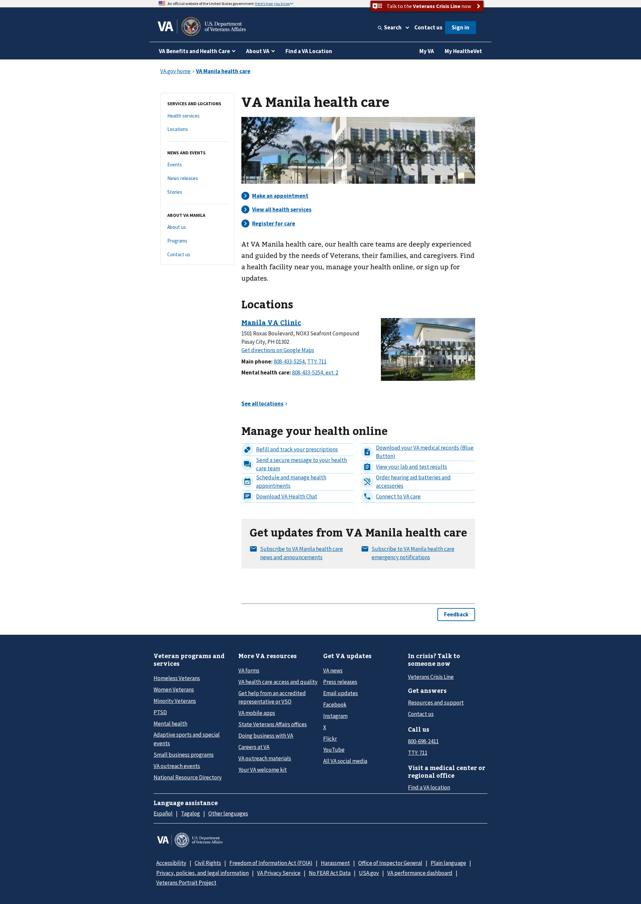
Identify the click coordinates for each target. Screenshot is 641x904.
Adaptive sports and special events (187, 739)
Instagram (335, 716)
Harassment (335, 863)
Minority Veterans (175, 701)
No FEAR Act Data (330, 873)
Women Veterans (174, 689)
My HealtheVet (463, 51)
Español (163, 813)
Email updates (340, 693)
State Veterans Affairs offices (272, 724)
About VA (257, 51)
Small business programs (184, 754)
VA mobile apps (256, 713)
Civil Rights (208, 863)
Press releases (340, 682)
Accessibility (171, 863)
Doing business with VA (265, 735)
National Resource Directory (188, 777)
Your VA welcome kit (262, 769)
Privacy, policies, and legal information (202, 873)
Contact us (428, 27)
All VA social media (345, 761)
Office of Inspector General (390, 863)
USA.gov (369, 873)
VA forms (248, 670)
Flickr (330, 738)
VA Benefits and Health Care (194, 51)
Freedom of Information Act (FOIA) (270, 863)
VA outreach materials (264, 758)
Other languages (228, 813)
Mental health (170, 723)
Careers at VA (253, 747)
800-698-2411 (423, 741)
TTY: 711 (417, 752)
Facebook (335, 704)
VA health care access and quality (277, 682)
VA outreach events (177, 766)
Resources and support (436, 702)
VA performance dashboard (419, 873)
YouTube (334, 749)
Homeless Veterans (177, 678)
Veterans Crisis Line (431, 677)
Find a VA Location (308, 51)
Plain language (448, 863)
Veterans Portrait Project (186, 882)
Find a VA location (429, 787)
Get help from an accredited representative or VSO (272, 697)
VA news (333, 670)
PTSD (160, 712)
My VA (426, 51)
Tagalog (190, 813)
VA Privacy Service (278, 873)
